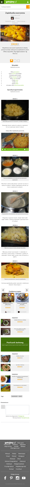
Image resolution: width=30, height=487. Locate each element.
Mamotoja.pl (21, 453)
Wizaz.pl (7, 453)
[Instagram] (18, 477)
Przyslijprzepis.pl (9, 466)
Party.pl (14, 456)
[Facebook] (5, 477)
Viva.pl (8, 456)
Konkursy (15, 444)
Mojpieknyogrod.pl (21, 466)
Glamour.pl (22, 461)
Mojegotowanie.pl (19, 464)
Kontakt (16, 446)
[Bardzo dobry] (16, 44)
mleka (16, 83)
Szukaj (28, 7)
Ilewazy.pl (12, 458)
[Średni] (13, 44)
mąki (17, 82)
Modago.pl (21, 456)
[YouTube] (24, 477)
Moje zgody (20, 442)
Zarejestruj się (25, 417)
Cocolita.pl (19, 469)
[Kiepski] (12, 44)
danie (20, 396)
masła (16, 80)
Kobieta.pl (9, 464)
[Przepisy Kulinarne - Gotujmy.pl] (11, 1)
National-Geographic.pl (11, 461)
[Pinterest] (12, 477)
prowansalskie (20, 85)
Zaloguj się (21, 416)
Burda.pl (11, 469)
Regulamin (23, 444)
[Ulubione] (12, 294)
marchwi (14, 73)
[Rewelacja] (18, 44)
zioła (15, 85)
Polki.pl (14, 453)
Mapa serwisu (8, 446)
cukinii (14, 78)
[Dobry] (15, 44)
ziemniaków (16, 72)
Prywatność (7, 444)
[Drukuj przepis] (18, 60)
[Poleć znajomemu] (15, 60)
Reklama (23, 446)
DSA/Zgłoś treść (15, 448)
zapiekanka (14, 396)
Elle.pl (19, 458)
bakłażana (14, 77)
